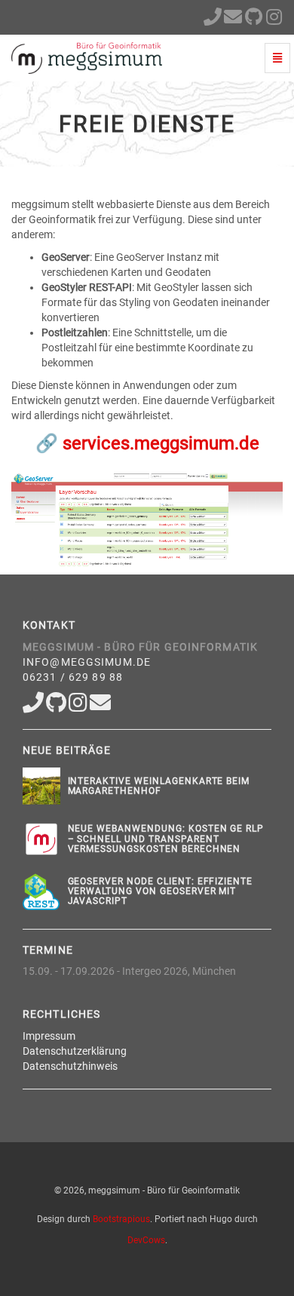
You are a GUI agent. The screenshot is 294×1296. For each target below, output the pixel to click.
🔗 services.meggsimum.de (147, 443)
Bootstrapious (121, 1219)
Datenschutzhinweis (70, 1066)
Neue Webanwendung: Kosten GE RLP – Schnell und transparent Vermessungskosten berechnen (166, 838)
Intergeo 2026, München (179, 971)
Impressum (49, 1036)
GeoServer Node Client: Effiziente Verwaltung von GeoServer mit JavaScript (160, 891)
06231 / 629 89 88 (73, 677)
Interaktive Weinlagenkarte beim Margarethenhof (159, 786)
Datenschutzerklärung (75, 1051)
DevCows (146, 1240)
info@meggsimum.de (87, 662)
